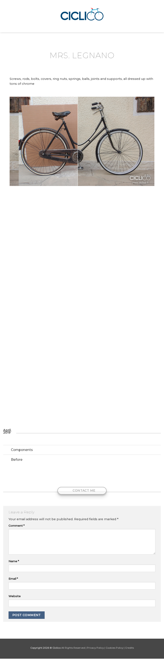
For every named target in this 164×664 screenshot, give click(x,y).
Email (13, 578)
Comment (17, 525)
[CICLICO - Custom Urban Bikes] (82, 16)
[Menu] (5, 16)
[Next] (149, 259)
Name (14, 561)
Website (15, 596)
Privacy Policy (95, 647)
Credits (129, 647)
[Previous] (15, 259)
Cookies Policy (114, 647)
